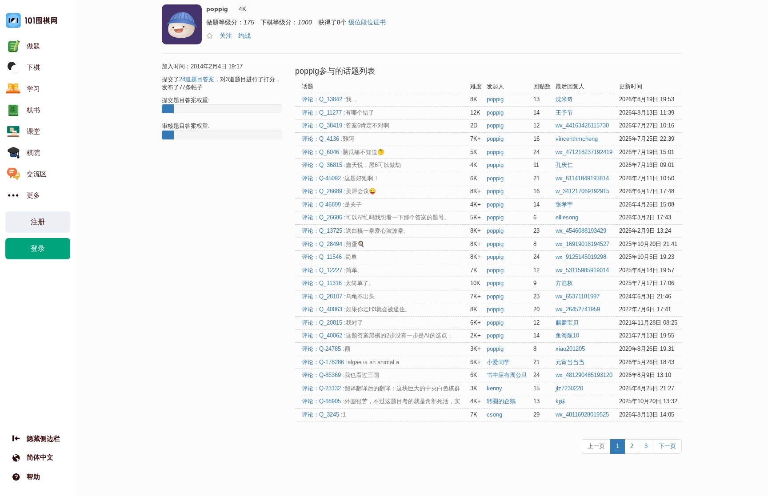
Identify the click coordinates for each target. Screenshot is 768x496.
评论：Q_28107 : (338, 296)
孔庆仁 (564, 165)
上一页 (596, 446)
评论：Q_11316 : (338, 283)
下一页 (667, 446)
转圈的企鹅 (501, 401)
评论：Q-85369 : (340, 375)
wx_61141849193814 (582, 178)
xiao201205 (570, 348)
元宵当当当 (570, 362)
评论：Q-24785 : (326, 348)
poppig (495, 99)
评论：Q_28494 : (333, 244)
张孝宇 (564, 204)
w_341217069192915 (582, 191)
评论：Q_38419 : (345, 125)
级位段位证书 (367, 22)
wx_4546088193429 (581, 230)
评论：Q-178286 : (350, 362)
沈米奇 (564, 99)
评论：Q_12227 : (332, 270)
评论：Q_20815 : (332, 322)
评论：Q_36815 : (351, 165)
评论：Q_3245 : (324, 414)
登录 (38, 248)
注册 (38, 222)
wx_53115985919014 (582, 270)
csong (494, 414)
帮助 (33, 476)
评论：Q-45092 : (340, 178)
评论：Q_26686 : (376, 217)
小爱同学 (498, 362)
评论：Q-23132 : (381, 388)
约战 (244, 35)
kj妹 (561, 401)
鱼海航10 (567, 335)
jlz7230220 (569, 388)
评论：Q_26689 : (339, 191)
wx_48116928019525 (582, 414)
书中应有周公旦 (507, 375)
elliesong (567, 217)
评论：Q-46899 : (332, 204)
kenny (494, 388)
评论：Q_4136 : (328, 138)
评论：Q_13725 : (355, 230)
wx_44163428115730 (582, 125)
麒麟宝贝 (567, 322)
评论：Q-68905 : (381, 401)
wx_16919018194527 (582, 244)
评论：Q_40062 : (377, 335)
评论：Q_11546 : (329, 257)
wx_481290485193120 (584, 375)
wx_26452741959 (578, 309)
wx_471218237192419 (584, 152)
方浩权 (564, 283)
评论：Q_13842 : (329, 99)
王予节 (564, 112)
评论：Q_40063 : (356, 309)
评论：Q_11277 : (338, 112)
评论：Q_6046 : (343, 152)
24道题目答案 (196, 79)
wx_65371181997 (578, 296)
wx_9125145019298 (581, 257)
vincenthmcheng (577, 138)
